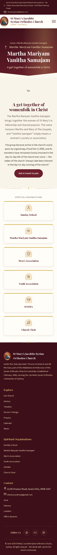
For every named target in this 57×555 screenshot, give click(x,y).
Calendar (8, 423)
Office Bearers (10, 516)
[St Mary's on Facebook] (27, 533)
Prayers (7, 417)
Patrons (7, 505)
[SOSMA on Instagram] (44, 533)
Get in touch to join (29, 173)
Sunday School (10, 445)
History (7, 401)
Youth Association (12, 461)
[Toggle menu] (54, 21)
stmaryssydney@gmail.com (17, 12)
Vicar (6, 500)
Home (13, 43)
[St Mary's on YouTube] (35, 533)
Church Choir (10, 472)
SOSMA (7, 467)
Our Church (9, 395)
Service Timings (11, 412)
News (6, 428)
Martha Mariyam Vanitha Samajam (19, 450)
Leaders (7, 511)
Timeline (8, 406)
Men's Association (12, 456)
